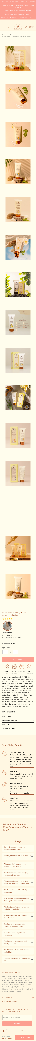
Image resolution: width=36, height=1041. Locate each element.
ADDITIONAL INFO (8, 729)
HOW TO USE (7, 716)
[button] (7, 619)
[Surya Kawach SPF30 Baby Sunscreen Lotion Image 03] (18, 397)
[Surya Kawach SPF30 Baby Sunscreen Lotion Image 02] (18, 360)
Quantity (6, 648)
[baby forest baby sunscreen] (18, 435)
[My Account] (26, 26)
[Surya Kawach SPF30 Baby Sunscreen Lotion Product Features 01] (18, 284)
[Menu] (4, 26)
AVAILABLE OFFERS (9, 643)
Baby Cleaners (23, 982)
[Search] (8, 26)
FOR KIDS (5, 724)
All (10, 34)
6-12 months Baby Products (11, 991)
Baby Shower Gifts (20, 987)
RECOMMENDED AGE (10, 720)
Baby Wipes (8, 978)
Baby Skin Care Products (15, 980)
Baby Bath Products (25, 976)
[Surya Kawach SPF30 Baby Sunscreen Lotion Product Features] (18, 322)
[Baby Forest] (18, 26)
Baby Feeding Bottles (17, 985)
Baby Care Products (21, 978)
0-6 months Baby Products (23, 989)
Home (4, 34)
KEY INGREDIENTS (8, 712)
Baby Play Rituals (10, 982)
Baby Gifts (28, 980)
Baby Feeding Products (10, 976)
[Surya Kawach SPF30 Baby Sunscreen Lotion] (18, 58)
